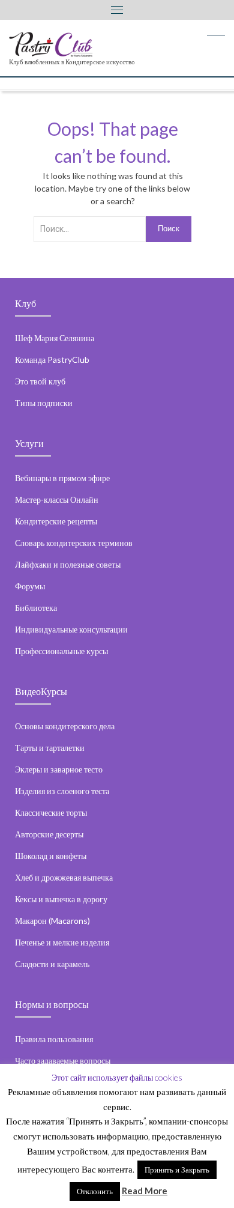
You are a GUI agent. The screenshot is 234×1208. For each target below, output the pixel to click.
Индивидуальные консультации (71, 629)
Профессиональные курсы (61, 651)
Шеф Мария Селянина (54, 338)
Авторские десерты (49, 834)
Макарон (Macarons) (52, 920)
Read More (144, 1190)
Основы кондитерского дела (65, 726)
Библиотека (36, 607)
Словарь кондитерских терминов (74, 543)
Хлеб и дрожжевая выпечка (64, 877)
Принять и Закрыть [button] (177, 1169)
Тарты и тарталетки (50, 747)
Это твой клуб (40, 381)
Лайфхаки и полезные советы (68, 564)
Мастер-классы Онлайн (56, 499)
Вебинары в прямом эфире (62, 478)
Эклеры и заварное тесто (59, 769)
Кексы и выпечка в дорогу (61, 899)
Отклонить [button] (95, 1191)
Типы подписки (44, 403)
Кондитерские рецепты (56, 521)
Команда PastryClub (52, 359)
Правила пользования (54, 1039)
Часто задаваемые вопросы (62, 1060)
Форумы (30, 586)
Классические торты (51, 812)
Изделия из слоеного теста (62, 791)
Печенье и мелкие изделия (62, 942)
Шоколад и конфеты (50, 856)
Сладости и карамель (52, 964)
